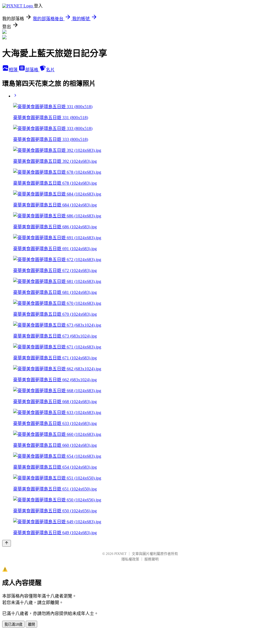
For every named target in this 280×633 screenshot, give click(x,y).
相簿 (14, 69)
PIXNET (120, 554)
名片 (50, 69)
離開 (31, 624)
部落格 (32, 69)
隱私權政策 (130, 559)
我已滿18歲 (13, 624)
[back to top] (6, 543)
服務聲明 (151, 559)
